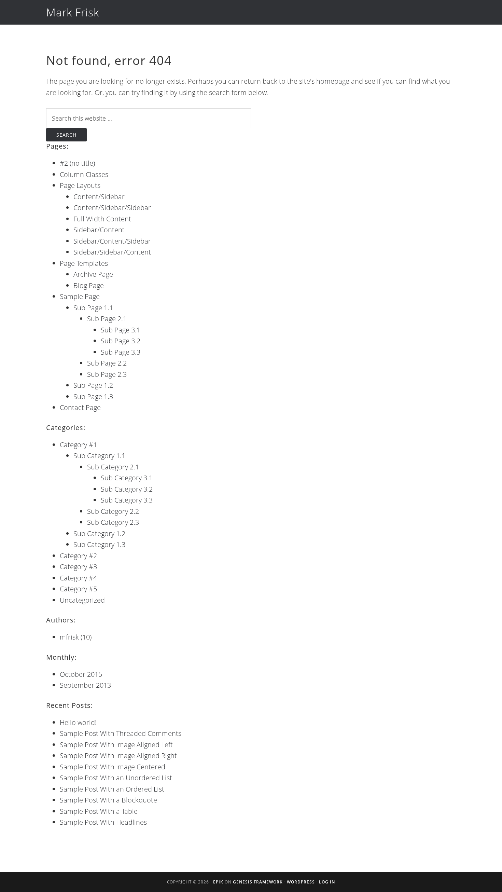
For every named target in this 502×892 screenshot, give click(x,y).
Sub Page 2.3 (107, 374)
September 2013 (85, 685)
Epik (218, 882)
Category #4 (78, 577)
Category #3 (78, 566)
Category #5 (78, 588)
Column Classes (84, 174)
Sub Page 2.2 (107, 363)
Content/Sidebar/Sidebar (112, 207)
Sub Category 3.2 (127, 489)
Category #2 (78, 555)
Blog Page (88, 285)
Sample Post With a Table (99, 811)
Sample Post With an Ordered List (112, 789)
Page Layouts (80, 185)
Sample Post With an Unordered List (116, 777)
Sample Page (80, 296)
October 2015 (81, 674)
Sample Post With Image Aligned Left (116, 744)
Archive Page (93, 274)
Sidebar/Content (99, 229)
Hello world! (78, 722)
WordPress (301, 882)
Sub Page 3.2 (120, 340)
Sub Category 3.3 (127, 500)
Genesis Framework (258, 882)
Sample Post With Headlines (103, 822)
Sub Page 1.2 (93, 385)
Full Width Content (102, 218)
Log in (327, 882)
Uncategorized (82, 600)
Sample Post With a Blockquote (108, 800)
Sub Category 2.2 (113, 511)
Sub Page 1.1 (93, 307)
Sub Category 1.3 (99, 544)
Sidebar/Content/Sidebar (112, 241)
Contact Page (80, 407)
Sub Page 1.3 (93, 396)
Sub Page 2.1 (107, 318)
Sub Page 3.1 (120, 329)
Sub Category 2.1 (113, 466)
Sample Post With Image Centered (112, 766)
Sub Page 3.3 (120, 352)
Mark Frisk (72, 12)
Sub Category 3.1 (127, 477)
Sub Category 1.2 (99, 533)
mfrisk (69, 637)
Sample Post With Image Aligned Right (118, 755)
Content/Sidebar (99, 196)
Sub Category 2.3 (113, 522)
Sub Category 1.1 (99, 455)
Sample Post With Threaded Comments (120, 733)
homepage (332, 81)
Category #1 (78, 444)
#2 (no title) (77, 163)
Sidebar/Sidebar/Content (112, 252)
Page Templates (84, 263)
